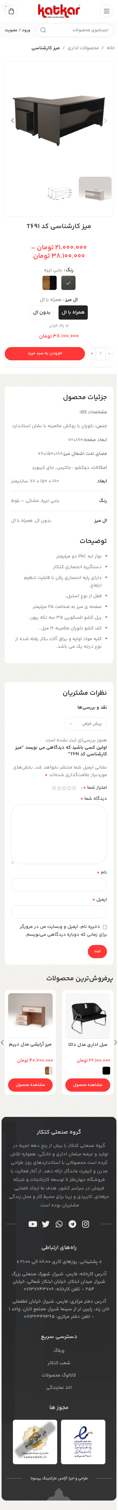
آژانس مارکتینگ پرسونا (49, 1479)
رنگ (70, 270)
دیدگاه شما (93, 799)
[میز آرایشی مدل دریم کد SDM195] (30, 1015)
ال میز (71, 300)
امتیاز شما (95, 787)
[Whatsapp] (59, 1224)
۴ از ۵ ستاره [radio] (58, 788)
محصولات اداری (83, 48)
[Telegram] (72, 1224)
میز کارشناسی (45, 48)
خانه (111, 48)
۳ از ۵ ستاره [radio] (63, 788)
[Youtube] (32, 1224)
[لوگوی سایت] (59, 11)
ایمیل (99, 900)
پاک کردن (56, 326)
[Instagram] (85, 1224)
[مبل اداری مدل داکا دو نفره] (87, 1016)
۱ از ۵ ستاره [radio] (73, 788)
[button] (105, 120)
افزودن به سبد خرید (45, 353)
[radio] (68, 283)
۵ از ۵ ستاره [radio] (53, 788)
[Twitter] (46, 1224)
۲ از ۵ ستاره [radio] (68, 788)
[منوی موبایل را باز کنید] (106, 11)
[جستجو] (43, 30)
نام (102, 872)
